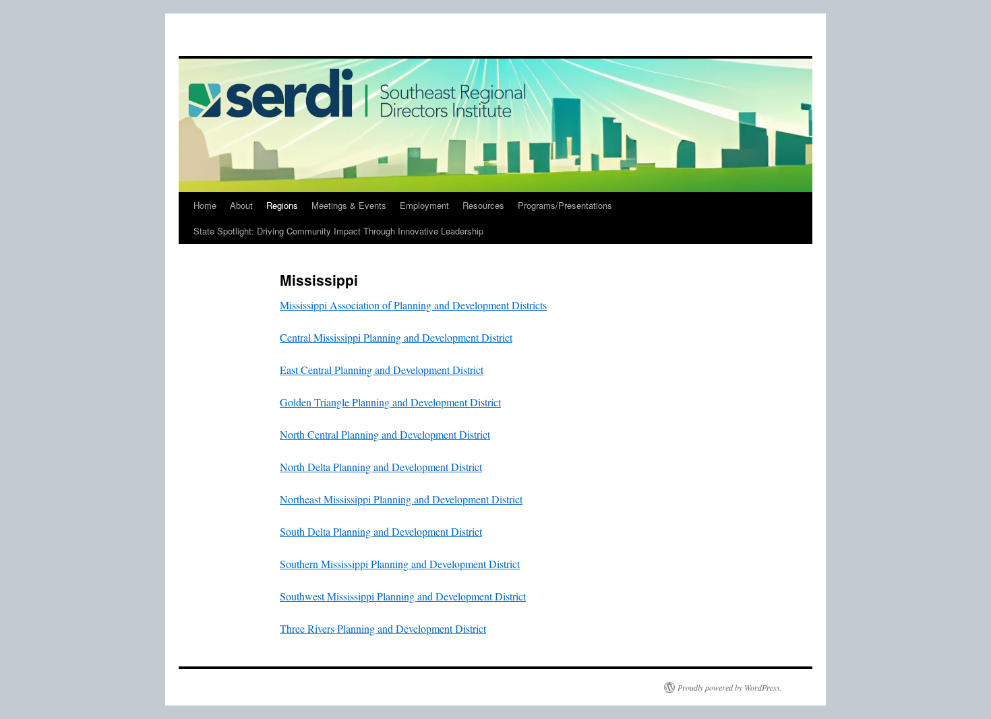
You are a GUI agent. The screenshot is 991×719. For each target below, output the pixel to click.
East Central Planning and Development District (381, 370)
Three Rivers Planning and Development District (383, 628)
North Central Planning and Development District (385, 434)
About (241, 205)
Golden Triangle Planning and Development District (390, 402)
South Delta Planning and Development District (381, 531)
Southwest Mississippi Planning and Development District (403, 596)
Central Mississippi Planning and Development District (396, 337)
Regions (282, 205)
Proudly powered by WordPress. (730, 687)
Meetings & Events (348, 205)
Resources (483, 205)
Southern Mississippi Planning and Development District (400, 564)
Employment (424, 205)
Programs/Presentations (565, 205)
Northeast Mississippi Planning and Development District (401, 499)
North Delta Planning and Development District (381, 467)
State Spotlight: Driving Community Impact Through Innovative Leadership (338, 230)
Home (204, 205)
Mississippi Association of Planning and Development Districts (413, 305)
